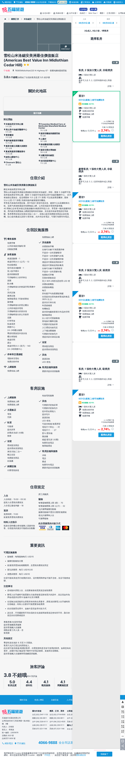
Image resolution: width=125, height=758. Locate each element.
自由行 (83, 12)
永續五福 (54, 700)
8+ (114, 62)
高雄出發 (59, 13)
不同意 (47, 755)
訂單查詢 (85, 2)
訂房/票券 (112, 13)
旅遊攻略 (74, 2)
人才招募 (70, 700)
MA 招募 (62, 2)
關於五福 (23, 700)
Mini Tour (93, 12)
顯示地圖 (37, 113)
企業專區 (97, 2)
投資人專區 (39, 700)
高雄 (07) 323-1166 (39, 728)
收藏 (8, 70)
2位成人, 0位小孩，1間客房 (96, 30)
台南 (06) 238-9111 (39, 725)
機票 (102, 13)
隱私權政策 (81, 755)
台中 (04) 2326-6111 (40, 721)
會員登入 (118, 2)
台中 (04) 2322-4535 (57, 721)
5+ (114, 161)
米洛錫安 (28, 19)
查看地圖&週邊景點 (58, 70)
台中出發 (72, 13)
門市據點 (18, 2)
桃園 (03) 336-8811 (39, 718)
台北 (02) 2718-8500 (57, 714)
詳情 (110, 86)
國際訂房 (15, 19)
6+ (114, 361)
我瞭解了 (104, 754)
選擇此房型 (106, 136)
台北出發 (46, 13)
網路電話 (6, 2)
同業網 (107, 2)
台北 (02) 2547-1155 (40, 714)
